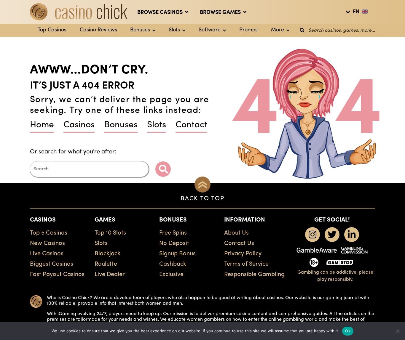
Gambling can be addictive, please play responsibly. (335, 276)
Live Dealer (110, 275)
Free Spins (173, 233)
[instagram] (312, 234)
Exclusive (171, 275)
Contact (191, 125)
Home (42, 125)
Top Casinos (52, 30)
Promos (248, 30)
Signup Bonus (177, 254)
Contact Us (239, 243)
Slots (174, 30)
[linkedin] (351, 234)
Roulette (106, 264)
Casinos (79, 125)
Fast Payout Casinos (57, 275)
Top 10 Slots (110, 233)
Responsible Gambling (254, 275)
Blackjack (107, 254)
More (277, 30)
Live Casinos (46, 254)
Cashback (172, 264)
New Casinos (47, 243)
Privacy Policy (243, 254)
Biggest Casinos (51, 264)
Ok (347, 330)
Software (210, 30)
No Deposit (174, 243)
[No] (398, 331)
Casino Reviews (98, 30)
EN (356, 12)
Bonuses (140, 30)
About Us (236, 233)
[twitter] (332, 234)
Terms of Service (246, 264)
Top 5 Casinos (48, 233)
